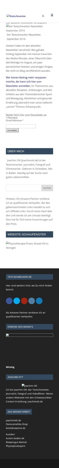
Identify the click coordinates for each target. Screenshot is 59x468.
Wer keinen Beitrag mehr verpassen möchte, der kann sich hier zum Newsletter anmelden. (26, 81)
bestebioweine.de (15, 428)
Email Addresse (14, 120)
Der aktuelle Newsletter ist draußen (26, 22)
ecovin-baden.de (15, 438)
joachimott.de (29, 160)
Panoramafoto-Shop (17, 424)
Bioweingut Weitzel (16, 442)
